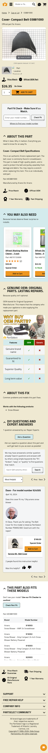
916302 (29, 634)
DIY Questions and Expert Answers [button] (21, 423)
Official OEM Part (31, 79)
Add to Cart (26, 92)
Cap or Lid (15, 12)
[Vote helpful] (24, 567)
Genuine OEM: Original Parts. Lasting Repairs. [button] (25, 289)
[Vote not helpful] (29, 567)
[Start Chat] (43, 747)
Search (37, 469)
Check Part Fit (11, 605)
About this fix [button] (18, 392)
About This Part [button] (19, 136)
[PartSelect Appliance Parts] (5, 4)
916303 (29, 645)
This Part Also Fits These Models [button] (22, 589)
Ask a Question (24, 436)
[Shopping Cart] (44, 4)
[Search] (34, 4)
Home (4, 12)
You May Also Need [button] (21, 214)
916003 (29, 625)
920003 (29, 657)
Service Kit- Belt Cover (17, 553)
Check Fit (38, 117)
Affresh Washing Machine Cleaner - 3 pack (17, 252)
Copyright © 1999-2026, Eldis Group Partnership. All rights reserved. (24, 732)
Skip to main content (24, 28)
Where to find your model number (24, 123)
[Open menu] (11, 4)
